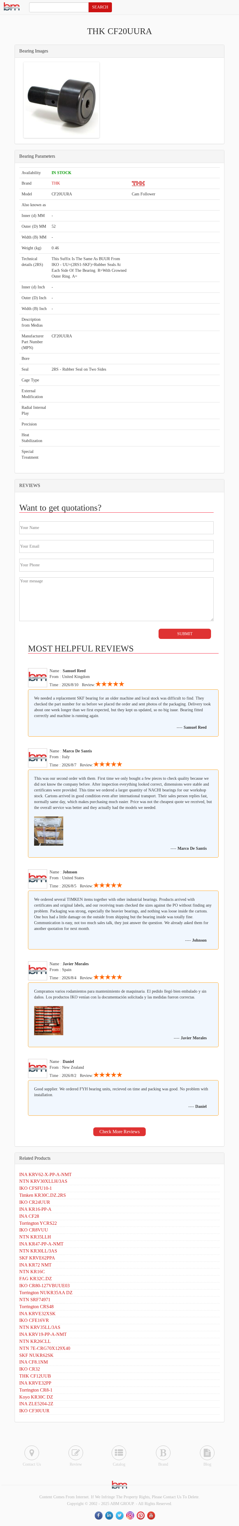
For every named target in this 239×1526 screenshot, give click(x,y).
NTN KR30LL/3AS (38, 1250)
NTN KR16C (32, 1271)
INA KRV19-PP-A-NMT (43, 1334)
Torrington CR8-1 (35, 1389)
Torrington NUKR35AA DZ (46, 1292)
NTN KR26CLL (35, 1341)
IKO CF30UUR (34, 1410)
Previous (33, 100)
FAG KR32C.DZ (35, 1278)
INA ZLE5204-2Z (36, 1403)
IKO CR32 (29, 1368)
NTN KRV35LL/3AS (39, 1327)
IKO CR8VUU (33, 1229)
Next (89, 100)
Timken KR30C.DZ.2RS (42, 1195)
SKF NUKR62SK (36, 1355)
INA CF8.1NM (33, 1361)
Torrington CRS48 (36, 1306)
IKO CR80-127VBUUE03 (44, 1285)
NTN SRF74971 (34, 1299)
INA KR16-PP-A (35, 1209)
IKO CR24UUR (34, 1202)
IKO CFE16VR (34, 1320)
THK (56, 183)
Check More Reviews (119, 1131)
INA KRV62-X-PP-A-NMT (45, 1174)
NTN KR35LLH (35, 1236)
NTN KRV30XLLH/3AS (43, 1181)
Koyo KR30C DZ (36, 1396)
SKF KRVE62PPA (37, 1257)
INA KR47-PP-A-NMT (41, 1243)
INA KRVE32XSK (37, 1313)
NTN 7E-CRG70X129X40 (44, 1348)
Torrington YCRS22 (38, 1223)
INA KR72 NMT (35, 1264)
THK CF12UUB (35, 1375)
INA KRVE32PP (35, 1382)
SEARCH (100, 7)
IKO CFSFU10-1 (35, 1188)
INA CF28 (29, 1216)
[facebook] (99, 1515)
